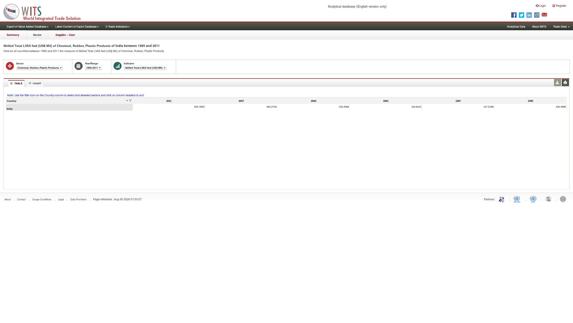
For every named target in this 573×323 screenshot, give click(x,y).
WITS (45, 11)
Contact (21, 199)
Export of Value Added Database (26, 26)
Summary (13, 35)
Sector (37, 35)
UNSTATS (533, 198)
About (7, 199)
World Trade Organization (548, 198)
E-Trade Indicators (117, 26)
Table (18, 83)
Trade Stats (560, 26)
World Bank (564, 198)
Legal (61, 199)
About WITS (539, 26)
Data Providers (78, 199)
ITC (502, 198)
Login (542, 5)
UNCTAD (517, 198)
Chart (37, 83)
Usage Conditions (41, 199)
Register (560, 5)
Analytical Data (516, 26)
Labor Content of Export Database (76, 26)
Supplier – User (65, 35)
